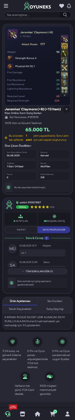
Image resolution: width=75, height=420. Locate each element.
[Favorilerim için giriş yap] (61, 6)
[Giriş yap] (67, 414)
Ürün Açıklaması (20, 301)
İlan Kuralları (55, 301)
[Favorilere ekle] (66, 109)
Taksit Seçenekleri (20, 309)
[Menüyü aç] (6, 6)
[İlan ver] (22, 414)
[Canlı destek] (7, 414)
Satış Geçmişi (54, 309)
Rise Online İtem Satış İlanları (23, 113)
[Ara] (65, 15)
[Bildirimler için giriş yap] (69, 6)
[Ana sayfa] (37, 414)
